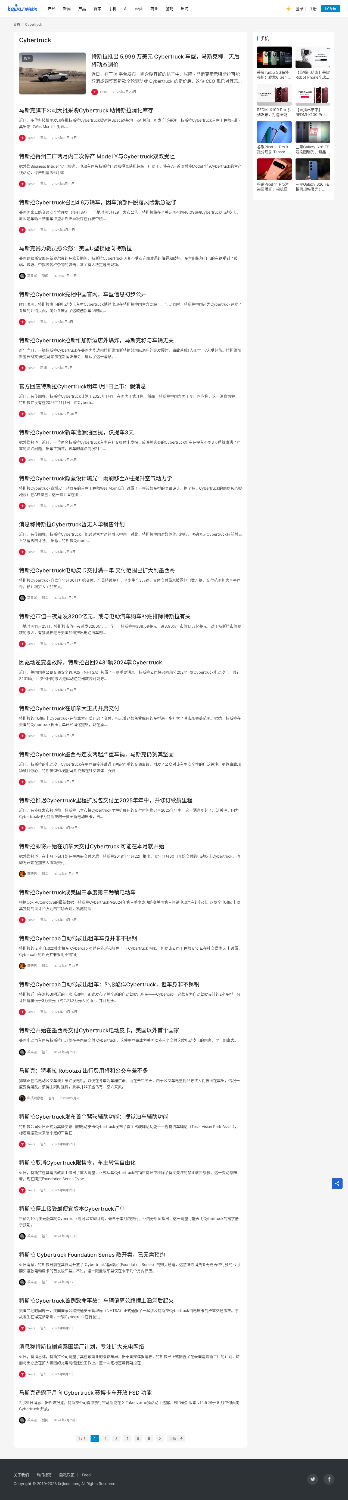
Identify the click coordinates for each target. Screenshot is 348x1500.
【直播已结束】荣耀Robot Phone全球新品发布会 (313, 75)
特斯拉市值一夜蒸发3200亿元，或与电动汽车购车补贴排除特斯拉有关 (105, 616)
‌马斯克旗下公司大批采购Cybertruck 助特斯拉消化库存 (86, 110)
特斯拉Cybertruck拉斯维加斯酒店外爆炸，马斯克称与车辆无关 (96, 340)
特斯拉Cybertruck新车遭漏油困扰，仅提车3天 (76, 432)
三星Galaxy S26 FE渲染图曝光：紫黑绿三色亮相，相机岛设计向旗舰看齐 (313, 149)
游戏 (169, 8)
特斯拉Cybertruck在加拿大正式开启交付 (69, 708)
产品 (82, 8)
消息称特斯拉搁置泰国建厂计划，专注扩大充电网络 (81, 1346)
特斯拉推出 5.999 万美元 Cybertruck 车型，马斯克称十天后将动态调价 (165, 60)
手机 (112, 8)
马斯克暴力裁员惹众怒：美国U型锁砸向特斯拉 (75, 248)
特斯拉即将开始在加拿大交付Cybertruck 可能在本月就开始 (91, 846)
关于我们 (21, 1475)
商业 (154, 8)
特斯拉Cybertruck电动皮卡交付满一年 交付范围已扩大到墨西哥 (97, 570)
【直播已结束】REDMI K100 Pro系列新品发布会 (312, 112)
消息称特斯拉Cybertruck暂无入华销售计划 (72, 524)
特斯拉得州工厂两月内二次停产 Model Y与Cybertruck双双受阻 (97, 156)
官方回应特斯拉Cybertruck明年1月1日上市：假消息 (82, 386)
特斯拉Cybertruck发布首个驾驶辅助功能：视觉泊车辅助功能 (93, 1117)
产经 (51, 8)
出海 (184, 8)
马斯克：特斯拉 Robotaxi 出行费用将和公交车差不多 (83, 1071)
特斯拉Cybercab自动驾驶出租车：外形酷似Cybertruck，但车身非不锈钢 (109, 984)
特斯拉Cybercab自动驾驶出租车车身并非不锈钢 (78, 938)
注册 (313, 8)
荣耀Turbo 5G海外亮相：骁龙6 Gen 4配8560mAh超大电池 (273, 75)
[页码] (181, 1438)
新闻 (67, 8)
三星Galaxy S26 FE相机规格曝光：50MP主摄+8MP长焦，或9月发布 (312, 187)
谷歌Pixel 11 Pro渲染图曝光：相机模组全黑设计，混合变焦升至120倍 (274, 187)
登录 (299, 8)
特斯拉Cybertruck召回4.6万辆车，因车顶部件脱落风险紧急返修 (97, 202)
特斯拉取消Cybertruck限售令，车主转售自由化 (77, 1162)
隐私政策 (66, 1475)
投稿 (332, 9)
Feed (86, 1475)
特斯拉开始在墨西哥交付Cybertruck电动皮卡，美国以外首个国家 (99, 1030)
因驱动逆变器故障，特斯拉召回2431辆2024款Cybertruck (90, 662)
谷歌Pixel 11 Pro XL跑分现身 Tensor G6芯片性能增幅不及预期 (274, 149)
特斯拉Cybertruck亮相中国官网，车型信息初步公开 (83, 294)
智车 (97, 8)
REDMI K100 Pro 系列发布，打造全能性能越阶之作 (274, 112)
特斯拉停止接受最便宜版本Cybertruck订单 (72, 1208)
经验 (139, 8)
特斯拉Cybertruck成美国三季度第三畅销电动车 (77, 892)
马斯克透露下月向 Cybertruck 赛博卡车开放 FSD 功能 (85, 1392)
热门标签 (44, 1475)
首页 (17, 24)
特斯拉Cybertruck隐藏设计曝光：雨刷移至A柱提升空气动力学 (95, 478)
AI (126, 8)
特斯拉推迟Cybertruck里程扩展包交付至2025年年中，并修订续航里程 (105, 800)
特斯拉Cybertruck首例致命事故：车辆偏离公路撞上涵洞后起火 (96, 1300)
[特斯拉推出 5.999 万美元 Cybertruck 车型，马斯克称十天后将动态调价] (52, 73)
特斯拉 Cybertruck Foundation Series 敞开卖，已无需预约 (92, 1254)
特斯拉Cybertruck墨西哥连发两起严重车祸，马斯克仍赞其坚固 (96, 754)
